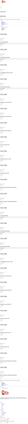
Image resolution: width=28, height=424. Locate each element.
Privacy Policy (3, 413)
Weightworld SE (3, 22)
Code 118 (3, 24)
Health (2, 4)
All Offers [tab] (3, 28)
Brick (2, 23)
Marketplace (3, 3)
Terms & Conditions (4, 412)
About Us (3, 411)
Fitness (2, 6)
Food (2, 406)
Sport (2, 5)
